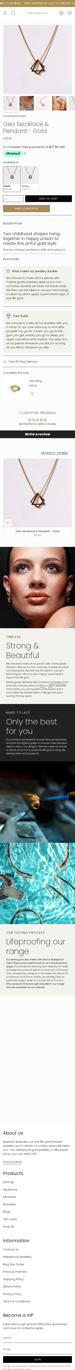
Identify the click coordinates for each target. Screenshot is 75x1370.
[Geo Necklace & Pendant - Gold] (37, 493)
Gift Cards (10, 1219)
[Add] (32, 394)
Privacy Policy (12, 1294)
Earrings (8, 1182)
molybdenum (57, 682)
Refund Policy (12, 1286)
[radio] (12, 179)
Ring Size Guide (13, 1264)
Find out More (12, 1162)
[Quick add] (7, 522)
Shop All (8, 1227)
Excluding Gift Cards (14, 116)
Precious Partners (15, 1272)
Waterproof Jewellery (17, 1257)
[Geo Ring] (14, 388)
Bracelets (9, 1204)
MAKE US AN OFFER (26, 207)
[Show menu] (5, 13)
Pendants (9, 1197)
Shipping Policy (13, 1279)
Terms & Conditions (16, 1301)
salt (50, 685)
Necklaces (10, 1189)
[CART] (70, 13)
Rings (6, 1212)
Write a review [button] (37, 434)
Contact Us (10, 1249)
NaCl (42, 685)
